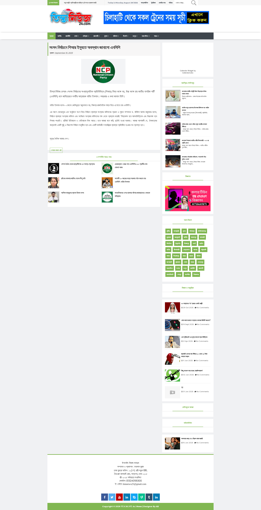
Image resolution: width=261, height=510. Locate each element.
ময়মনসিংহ (145, 36)
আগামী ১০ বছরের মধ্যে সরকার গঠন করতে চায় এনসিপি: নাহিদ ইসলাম (130, 180)
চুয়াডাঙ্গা (169, 237)
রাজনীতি (68, 36)
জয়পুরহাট (177, 237)
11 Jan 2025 (188, 360)
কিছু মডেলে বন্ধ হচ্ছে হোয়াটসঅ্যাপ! (192, 370)
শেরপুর (179, 274)
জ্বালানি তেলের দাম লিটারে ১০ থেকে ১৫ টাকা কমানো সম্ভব (194, 355)
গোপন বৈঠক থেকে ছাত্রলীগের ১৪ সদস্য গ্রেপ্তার (78, 164)
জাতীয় (185, 237)
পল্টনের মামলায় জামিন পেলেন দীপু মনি (73, 178)
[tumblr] (149, 497)
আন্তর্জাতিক (144, 3)
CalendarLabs (187, 73)
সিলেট (125, 36)
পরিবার (170, 3)
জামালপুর (193, 237)
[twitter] (112, 497)
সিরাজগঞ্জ (196, 274)
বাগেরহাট (169, 262)
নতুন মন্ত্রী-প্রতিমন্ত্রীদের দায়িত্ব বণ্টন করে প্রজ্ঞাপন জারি (80, 3)
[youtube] (119, 497)
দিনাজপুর (186, 243)
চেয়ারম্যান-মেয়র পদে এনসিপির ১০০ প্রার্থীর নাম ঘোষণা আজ (131, 165)
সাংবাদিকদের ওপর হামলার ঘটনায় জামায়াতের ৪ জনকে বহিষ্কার (132, 194)
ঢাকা (75, 36)
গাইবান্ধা (191, 231)
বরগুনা (191, 255)
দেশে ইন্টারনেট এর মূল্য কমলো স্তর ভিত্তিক (194, 337)
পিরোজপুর (176, 255)
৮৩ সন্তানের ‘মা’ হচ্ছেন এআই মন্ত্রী (191, 303)
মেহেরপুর (200, 262)
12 (182, 387)
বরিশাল (115, 36)
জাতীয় (59, 36)
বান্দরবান (178, 262)
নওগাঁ (194, 243)
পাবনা (168, 255)
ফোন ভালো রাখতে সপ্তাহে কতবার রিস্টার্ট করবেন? (196, 320)
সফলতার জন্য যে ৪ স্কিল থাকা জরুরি (192, 438)
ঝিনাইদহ (169, 243)
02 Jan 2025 (188, 375)
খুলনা (105, 36)
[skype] (134, 497)
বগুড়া (184, 255)
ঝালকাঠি (202, 237)
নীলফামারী (176, 249)
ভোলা (185, 262)
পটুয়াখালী (203, 249)
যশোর (178, 268)
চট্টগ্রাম (85, 36)
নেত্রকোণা (186, 249)
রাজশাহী (95, 36)
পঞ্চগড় (195, 249)
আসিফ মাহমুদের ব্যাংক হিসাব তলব (72, 192)
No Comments (203, 307)
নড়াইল (201, 243)
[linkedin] (126, 497)
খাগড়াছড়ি (176, 231)
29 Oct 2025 (188, 307)
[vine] (141, 497)
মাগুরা (192, 262)
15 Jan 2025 (188, 442)
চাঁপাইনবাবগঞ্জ (202, 231)
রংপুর (134, 36)
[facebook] (104, 497)
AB (157, 506)
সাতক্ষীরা (187, 274)
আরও (155, 36)
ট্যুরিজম (153, 3)
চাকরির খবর (162, 3)
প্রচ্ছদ (51, 36)
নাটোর (168, 249)
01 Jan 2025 (188, 391)
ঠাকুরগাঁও (177, 243)
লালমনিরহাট (170, 274)
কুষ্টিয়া (168, 231)
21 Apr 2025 (188, 341)
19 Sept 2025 (188, 324)
